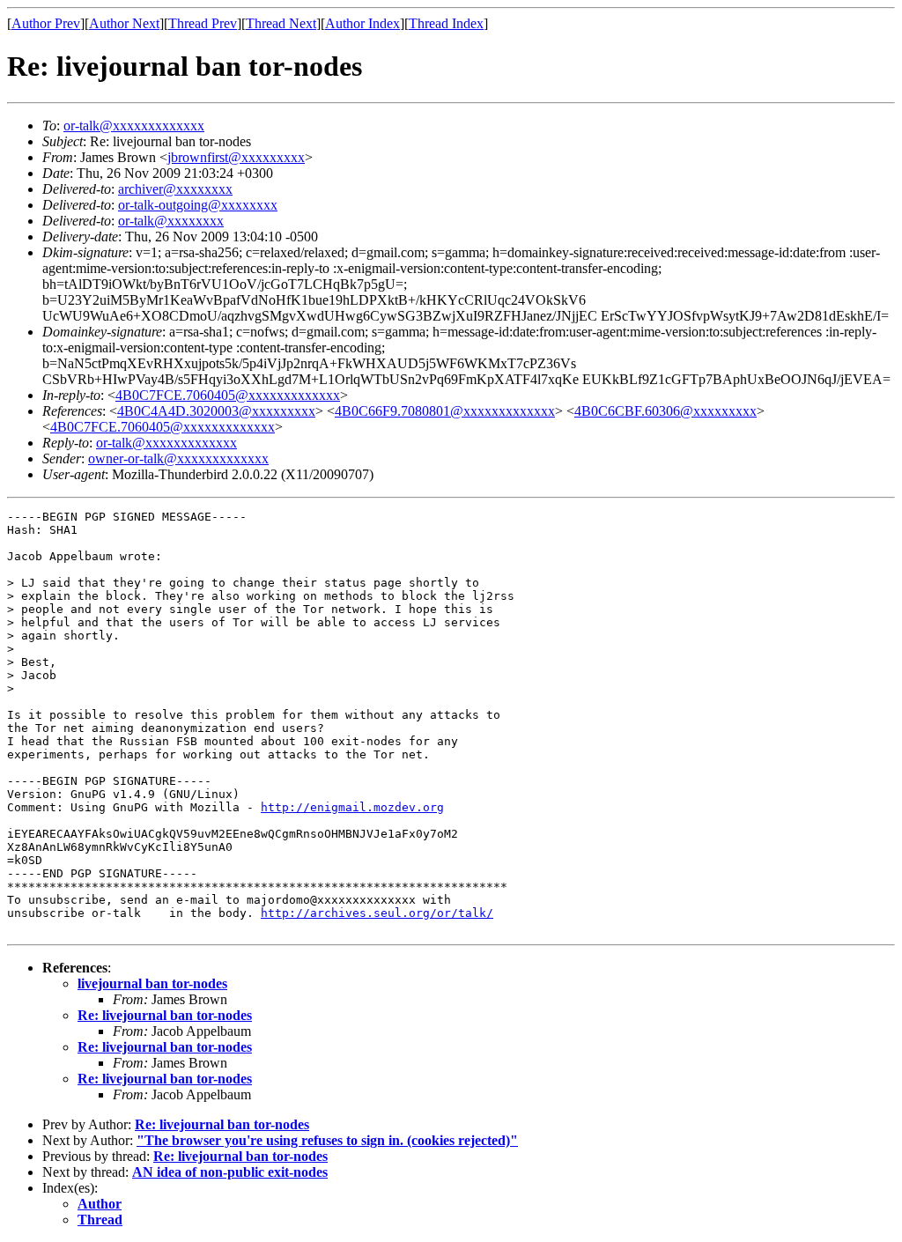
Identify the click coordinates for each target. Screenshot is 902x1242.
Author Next (124, 23)
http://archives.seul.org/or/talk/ (377, 913)
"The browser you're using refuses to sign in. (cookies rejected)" (327, 1140)
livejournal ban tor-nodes (152, 983)
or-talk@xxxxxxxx (171, 220)
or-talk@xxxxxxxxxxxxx (133, 125)
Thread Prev (202, 23)
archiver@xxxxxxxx (175, 188)
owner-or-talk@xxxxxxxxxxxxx (178, 458)
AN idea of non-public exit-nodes (230, 1171)
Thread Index (446, 23)
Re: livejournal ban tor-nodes (165, 1015)
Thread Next (281, 23)
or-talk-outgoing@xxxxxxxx (197, 204)
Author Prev (45, 23)
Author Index (362, 23)
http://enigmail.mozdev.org (352, 807)
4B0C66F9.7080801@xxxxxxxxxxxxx (445, 410)
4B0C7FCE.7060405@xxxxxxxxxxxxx (227, 395)
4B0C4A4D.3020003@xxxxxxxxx (216, 410)
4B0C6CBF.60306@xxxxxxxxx (665, 410)
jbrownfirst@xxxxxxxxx (236, 157)
